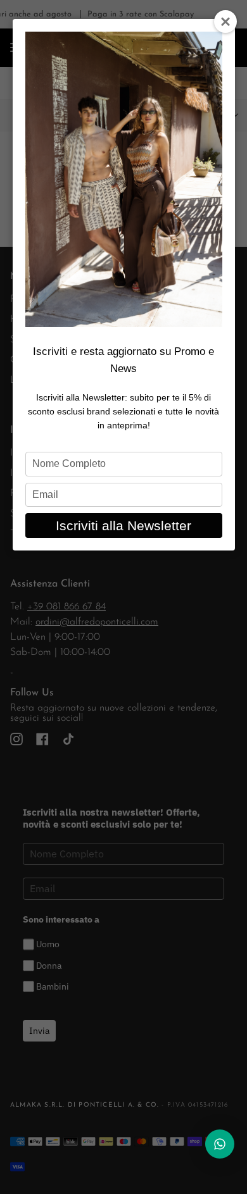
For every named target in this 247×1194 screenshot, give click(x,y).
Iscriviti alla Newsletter (123, 525)
